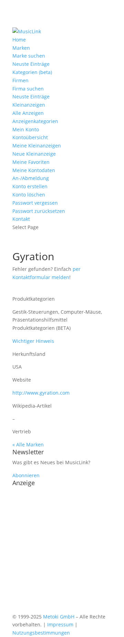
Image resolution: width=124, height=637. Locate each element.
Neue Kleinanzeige (34, 154)
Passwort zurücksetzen (38, 211)
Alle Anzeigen (28, 113)
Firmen (20, 80)
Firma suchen (28, 88)
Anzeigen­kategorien (35, 121)
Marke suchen (28, 55)
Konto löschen (28, 194)
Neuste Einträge (31, 64)
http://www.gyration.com (41, 392)
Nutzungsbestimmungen (41, 632)
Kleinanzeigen (28, 104)
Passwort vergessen (35, 203)
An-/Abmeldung (30, 178)
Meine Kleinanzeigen (36, 145)
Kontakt (21, 219)
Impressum (60, 624)
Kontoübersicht (30, 137)
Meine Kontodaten (33, 170)
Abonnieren (26, 475)
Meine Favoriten (31, 162)
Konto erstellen (30, 186)
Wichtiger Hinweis (33, 341)
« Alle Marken (28, 444)
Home (19, 39)
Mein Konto (25, 129)
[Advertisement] (62, 551)
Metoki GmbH (58, 616)
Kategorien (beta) (32, 72)
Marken (21, 48)
